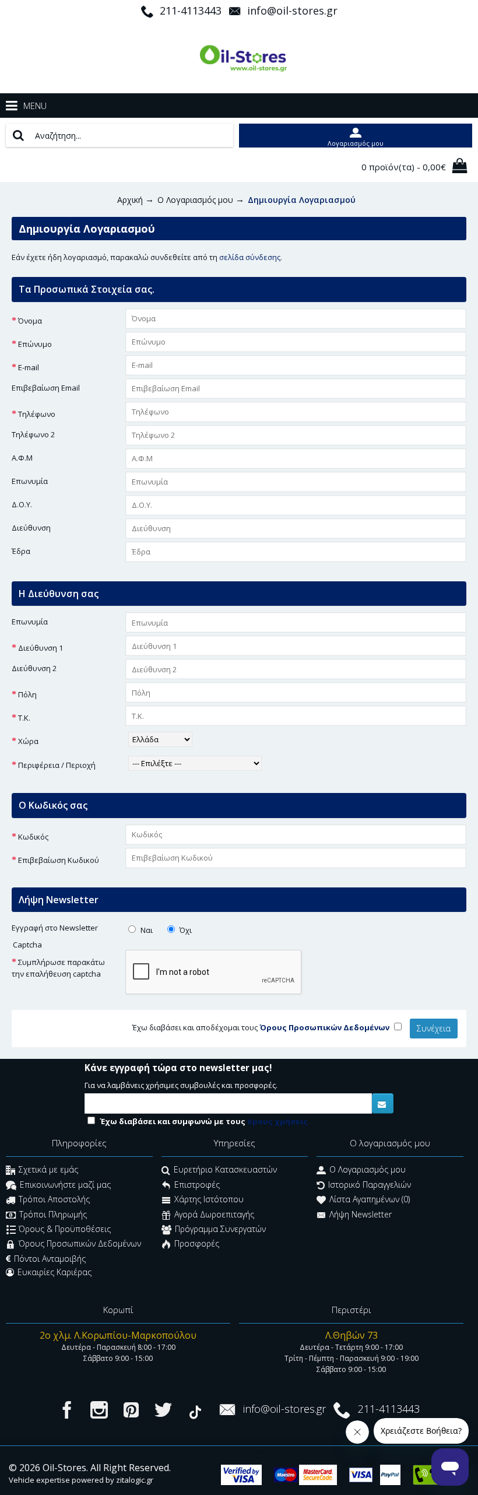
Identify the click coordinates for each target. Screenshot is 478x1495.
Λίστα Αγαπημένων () (369, 1199)
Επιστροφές (197, 1184)
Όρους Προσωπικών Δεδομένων (80, 1244)
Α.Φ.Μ (22, 457)
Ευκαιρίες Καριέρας (54, 1272)
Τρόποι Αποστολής (54, 1199)
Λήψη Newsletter (360, 1214)
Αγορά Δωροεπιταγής (214, 1214)
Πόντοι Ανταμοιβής (50, 1258)
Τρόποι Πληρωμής (53, 1214)
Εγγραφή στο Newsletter (55, 927)
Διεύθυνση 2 (34, 668)
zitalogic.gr (134, 1480)
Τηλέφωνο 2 (33, 434)
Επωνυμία (30, 481)
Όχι (185, 930)
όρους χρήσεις (277, 1121)
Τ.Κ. (24, 718)
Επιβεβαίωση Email (46, 387)
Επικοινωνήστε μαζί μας (65, 1184)
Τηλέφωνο (36, 414)
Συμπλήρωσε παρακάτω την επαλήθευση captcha (58, 968)
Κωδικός (33, 836)
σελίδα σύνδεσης (249, 257)
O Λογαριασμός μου (367, 1169)
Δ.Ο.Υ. (22, 504)
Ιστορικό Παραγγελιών (369, 1184)
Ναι (146, 930)
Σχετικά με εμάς (48, 1169)
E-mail (28, 367)
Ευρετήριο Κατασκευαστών (225, 1169)
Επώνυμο (35, 344)
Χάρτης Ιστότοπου (209, 1199)
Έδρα (21, 551)
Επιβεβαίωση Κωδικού (58, 860)
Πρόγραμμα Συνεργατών (220, 1228)
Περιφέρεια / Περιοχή (57, 765)
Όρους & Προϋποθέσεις (65, 1228)
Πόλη (27, 694)
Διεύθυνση (31, 527)
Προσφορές (196, 1244)
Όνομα (30, 320)
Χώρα (28, 741)
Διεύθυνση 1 (40, 648)
